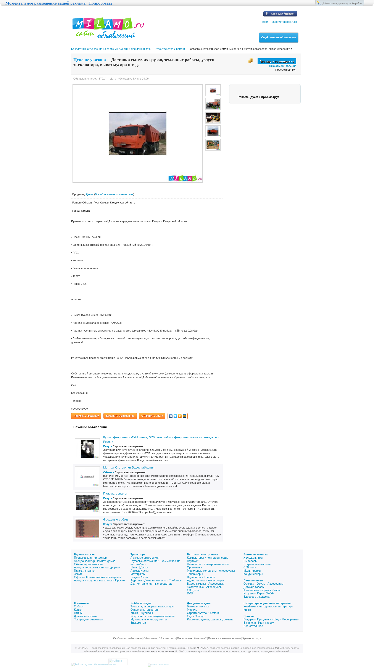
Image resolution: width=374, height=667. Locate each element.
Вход (265, 21)
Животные (81, 603)
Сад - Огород (195, 616)
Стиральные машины (257, 564)
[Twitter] (175, 416)
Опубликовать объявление (278, 37)
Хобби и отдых (141, 603)
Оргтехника (194, 567)
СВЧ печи (249, 567)
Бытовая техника (255, 554)
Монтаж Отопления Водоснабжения (129, 467)
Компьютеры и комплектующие (207, 557)
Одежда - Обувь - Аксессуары (263, 583)
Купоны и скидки (251, 638)
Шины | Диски (139, 567)
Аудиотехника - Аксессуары (205, 580)
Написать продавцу (86, 415)
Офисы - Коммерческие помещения (97, 577)
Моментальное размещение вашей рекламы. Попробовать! (59, 3)
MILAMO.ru (203, 648)
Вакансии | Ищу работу (258, 622)
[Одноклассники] (180, 416)
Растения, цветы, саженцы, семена (210, 619)
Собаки (78, 606)
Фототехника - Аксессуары (204, 587)
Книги (247, 609)
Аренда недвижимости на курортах (97, 567)
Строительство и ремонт (203, 613)
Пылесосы (250, 561)
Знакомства (138, 622)
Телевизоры (195, 574)
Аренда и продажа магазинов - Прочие (99, 580)
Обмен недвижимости (88, 564)
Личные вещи (253, 580)
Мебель (192, 609)
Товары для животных (88, 619)
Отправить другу (152, 415)
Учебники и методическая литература (268, 606)
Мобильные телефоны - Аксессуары (211, 570)
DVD (190, 593)
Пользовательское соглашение (224, 638)
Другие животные (85, 616)
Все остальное (253, 626)
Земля (78, 574)
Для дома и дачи (199, 603)
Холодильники (253, 557)
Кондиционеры (253, 574)
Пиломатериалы (115, 493)
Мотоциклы (138, 574)
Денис (90, 194)
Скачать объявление (282, 66)
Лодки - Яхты (139, 577)
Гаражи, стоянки (84, 570)
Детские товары (253, 587)
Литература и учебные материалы (267, 603)
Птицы (78, 613)
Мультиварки (252, 570)
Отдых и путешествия (145, 609)
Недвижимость (84, 554)
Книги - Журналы (142, 613)
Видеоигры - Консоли (201, 577)
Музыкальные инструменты (149, 619)
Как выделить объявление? (191, 638)
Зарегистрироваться (284, 21)
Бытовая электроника (202, 554)
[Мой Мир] (184, 416)
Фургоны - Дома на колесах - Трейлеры (156, 580)
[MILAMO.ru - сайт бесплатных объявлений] (107, 35)
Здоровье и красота (256, 596)
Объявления (150, 638)
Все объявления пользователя (114, 194)
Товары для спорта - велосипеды (152, 606)
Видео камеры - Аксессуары (205, 583)
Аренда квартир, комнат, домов (94, 561)
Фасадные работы (116, 519)
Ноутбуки (193, 561)
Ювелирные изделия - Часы (261, 590)
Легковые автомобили (145, 557)
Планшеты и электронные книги (208, 564)
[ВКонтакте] (171, 416)
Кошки (78, 609)
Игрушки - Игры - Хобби (258, 593)
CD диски (193, 590)
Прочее (248, 616)
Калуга (107, 446)
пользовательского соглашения (156, 651)
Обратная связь (167, 638)
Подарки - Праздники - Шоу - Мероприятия (271, 619)
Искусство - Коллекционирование (152, 616)
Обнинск (108, 472)
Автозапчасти (139, 570)
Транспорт (138, 554)
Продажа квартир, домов (90, 557)
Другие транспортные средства (151, 583)
